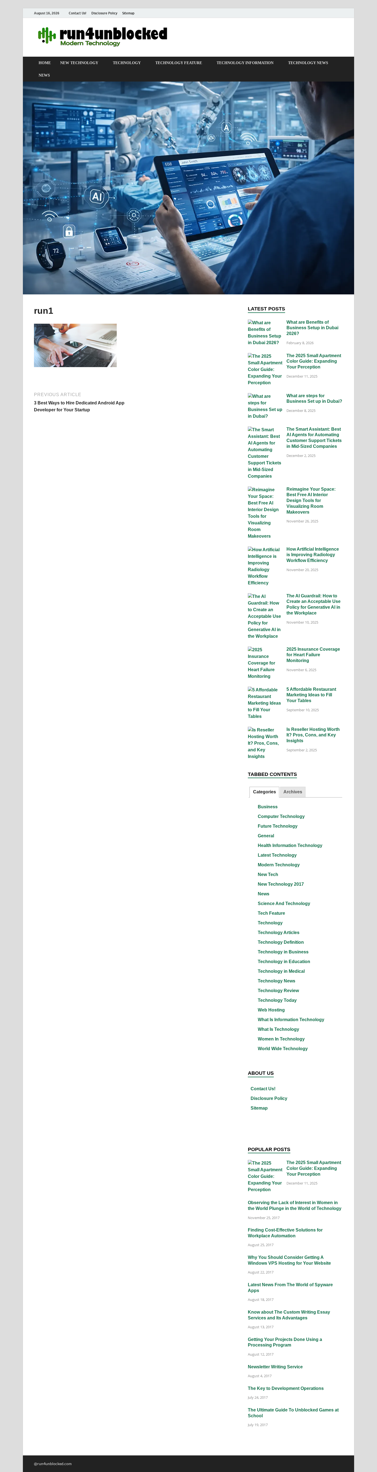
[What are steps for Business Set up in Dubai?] (265, 396)
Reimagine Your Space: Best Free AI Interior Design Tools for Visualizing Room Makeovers (311, 500)
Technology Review (278, 990)
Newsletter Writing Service (275, 1366)
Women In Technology (281, 1039)
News (44, 75)
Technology (127, 63)
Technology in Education (284, 961)
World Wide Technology (283, 1048)
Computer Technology (281, 816)
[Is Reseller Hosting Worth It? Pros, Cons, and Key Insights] (265, 730)
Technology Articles (278, 932)
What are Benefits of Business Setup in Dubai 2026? (312, 328)
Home (45, 63)
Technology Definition (281, 942)
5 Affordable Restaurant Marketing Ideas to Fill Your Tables (311, 695)
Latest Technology (277, 855)
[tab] (264, 792)
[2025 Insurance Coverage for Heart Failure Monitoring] (265, 650)
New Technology (79, 63)
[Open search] (340, 63)
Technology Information (245, 63)
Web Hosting (271, 1010)
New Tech (268, 874)
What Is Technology (278, 1029)
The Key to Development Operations (286, 1388)
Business (268, 806)
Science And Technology (284, 903)
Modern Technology (279, 864)
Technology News (308, 63)
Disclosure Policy (104, 13)
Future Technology (278, 826)
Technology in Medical (281, 971)
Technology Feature (178, 63)
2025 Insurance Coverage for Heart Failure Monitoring (313, 655)
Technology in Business (283, 952)
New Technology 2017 (281, 884)
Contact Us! (77, 13)
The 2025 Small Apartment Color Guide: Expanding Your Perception (313, 361)
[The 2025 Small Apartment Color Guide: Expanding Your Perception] (265, 356)
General (266, 835)
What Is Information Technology (291, 1019)
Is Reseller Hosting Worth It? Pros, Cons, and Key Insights (313, 735)
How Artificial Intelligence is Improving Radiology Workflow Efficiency (312, 555)
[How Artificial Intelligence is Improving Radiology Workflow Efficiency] (265, 550)
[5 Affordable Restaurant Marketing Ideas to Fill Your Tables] (265, 690)
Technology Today (277, 1000)
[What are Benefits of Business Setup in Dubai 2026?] (265, 323)
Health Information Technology (290, 845)
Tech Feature (271, 913)
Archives (292, 791)
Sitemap (128, 13)
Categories (264, 791)
